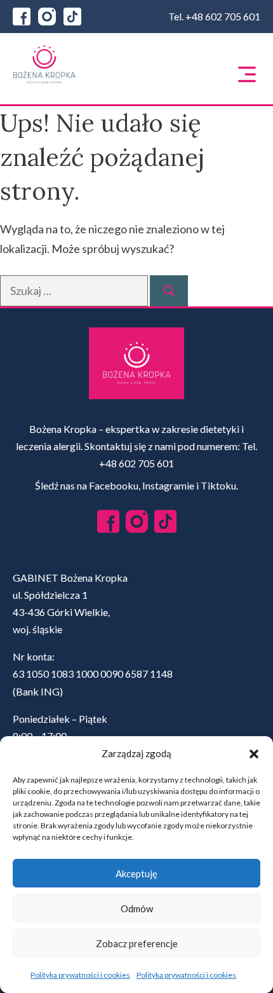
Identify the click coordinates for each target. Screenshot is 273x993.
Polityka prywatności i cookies (80, 975)
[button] (254, 754)
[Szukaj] (169, 290)
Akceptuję (136, 873)
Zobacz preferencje (137, 943)
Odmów (137, 908)
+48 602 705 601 (222, 16)
